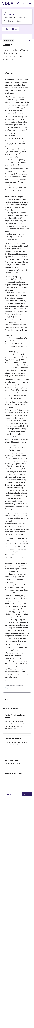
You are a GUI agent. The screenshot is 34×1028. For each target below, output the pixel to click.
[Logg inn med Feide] (18, 3)
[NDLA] (7, 3)
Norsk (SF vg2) (9, 14)
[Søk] (24, 3)
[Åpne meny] (30, 3)
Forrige (8, 794)
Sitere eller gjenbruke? (13, 773)
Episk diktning (8, 21)
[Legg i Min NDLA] (28, 40)
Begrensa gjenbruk (11, 688)
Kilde (9, 700)
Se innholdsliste (11, 29)
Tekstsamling (8, 18)
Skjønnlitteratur (22, 18)
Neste (26, 794)
